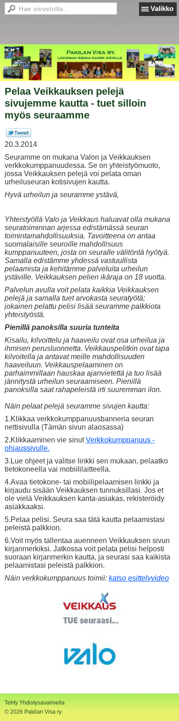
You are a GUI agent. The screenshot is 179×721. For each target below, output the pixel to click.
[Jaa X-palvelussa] (18, 135)
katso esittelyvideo (139, 578)
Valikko (162, 8)
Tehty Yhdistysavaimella (35, 702)
